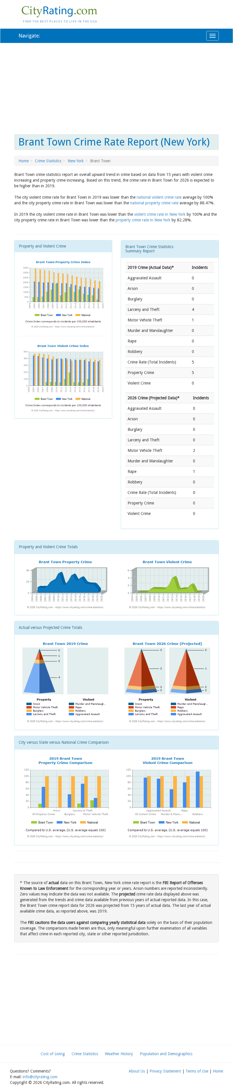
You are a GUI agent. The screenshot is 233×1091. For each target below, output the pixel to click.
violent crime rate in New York (160, 214)
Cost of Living (53, 1053)
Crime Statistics (48, 161)
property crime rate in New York (143, 220)
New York (76, 161)
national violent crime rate (159, 197)
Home (23, 161)
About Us (137, 1071)
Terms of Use (197, 1071)
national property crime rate (154, 203)
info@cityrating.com (40, 1077)
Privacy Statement (165, 1071)
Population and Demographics (166, 1053)
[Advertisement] (116, 88)
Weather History (119, 1053)
